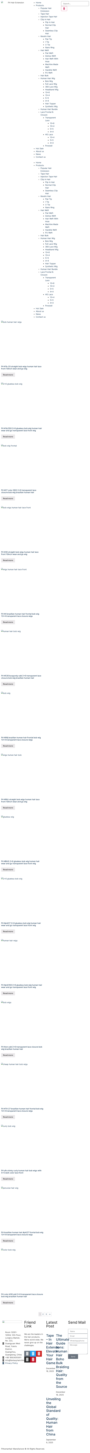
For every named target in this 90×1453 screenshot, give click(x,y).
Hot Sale (39, 148)
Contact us (41, 157)
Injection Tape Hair (49, 16)
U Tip (47, 44)
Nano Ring (49, 47)
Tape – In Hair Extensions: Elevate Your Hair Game (55, 1349)
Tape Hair (45, 14)
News (38, 154)
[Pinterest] (33, 1360)
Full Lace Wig (51, 84)
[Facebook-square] (27, 1354)
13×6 (47, 92)
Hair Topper (50, 103)
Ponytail (48, 146)
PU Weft (48, 73)
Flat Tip (48, 39)
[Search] (64, 8)
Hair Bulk (45, 75)
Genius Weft (50, 56)
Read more (8, 375)
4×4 (47, 101)
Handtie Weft (51, 70)
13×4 (47, 95)
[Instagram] (27, 1360)
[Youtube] (39, 1354)
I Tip (47, 42)
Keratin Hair (46, 36)
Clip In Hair (45, 19)
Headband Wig (51, 89)
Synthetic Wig (51, 106)
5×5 (47, 98)
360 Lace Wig (51, 87)
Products (40, 5)
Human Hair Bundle (49, 109)
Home (38, 2)
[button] (45, 159)
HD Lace (49, 134)
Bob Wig (49, 81)
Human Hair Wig (48, 78)
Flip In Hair (50, 22)
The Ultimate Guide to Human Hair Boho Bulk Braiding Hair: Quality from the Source (62, 1361)
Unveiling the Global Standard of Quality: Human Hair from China (53, 1416)
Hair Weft (45, 50)
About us (40, 151)
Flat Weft (49, 53)
